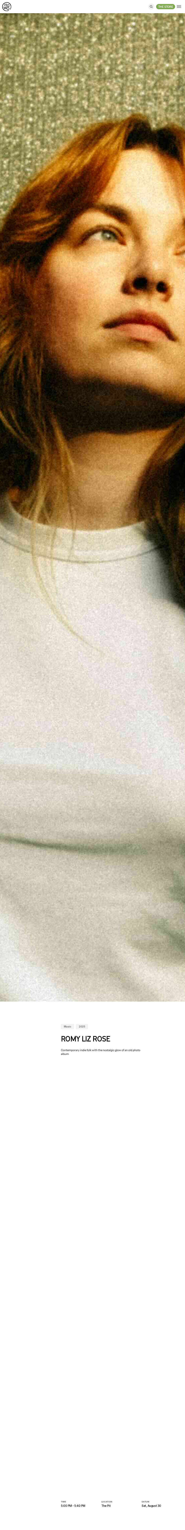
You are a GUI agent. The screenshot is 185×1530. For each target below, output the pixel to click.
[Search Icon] (151, 6)
